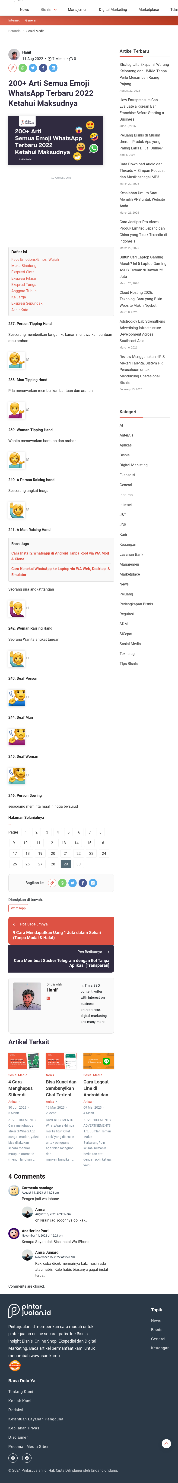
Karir (123, 534)
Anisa (12, 1102)
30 (78, 864)
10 (25, 843)
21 (66, 853)
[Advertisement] (61, 212)
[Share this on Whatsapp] (23, 68)
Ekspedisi (127, 475)
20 (53, 853)
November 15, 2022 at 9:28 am (55, 1257)
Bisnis (46, 9)
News (24, 9)
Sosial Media (17, 1075)
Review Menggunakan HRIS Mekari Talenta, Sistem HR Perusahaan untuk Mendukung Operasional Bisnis (142, 370)
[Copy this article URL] (12, 68)
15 (89, 843)
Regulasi (127, 614)
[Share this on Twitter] (33, 68)
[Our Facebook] (27, 1458)
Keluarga (18, 297)
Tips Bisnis (129, 663)
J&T (123, 515)
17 (15, 853)
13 (64, 843)
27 (40, 864)
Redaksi (15, 1410)
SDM (124, 624)
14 (76, 843)
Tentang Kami (20, 1392)
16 (102, 843)
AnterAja (127, 435)
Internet (14, 20)
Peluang (126, 594)
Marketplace (149, 9)
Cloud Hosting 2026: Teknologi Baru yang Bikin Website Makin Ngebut (141, 299)
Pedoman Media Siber (28, 1447)
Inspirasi (127, 495)
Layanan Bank (131, 554)
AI (121, 425)
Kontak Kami (20, 1401)
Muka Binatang (23, 266)
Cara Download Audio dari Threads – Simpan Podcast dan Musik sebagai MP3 (142, 170)
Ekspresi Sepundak (26, 303)
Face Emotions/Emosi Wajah (35, 259)
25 (15, 864)
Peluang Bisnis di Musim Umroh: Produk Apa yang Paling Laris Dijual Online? (141, 141)
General (30, 20)
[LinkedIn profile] (48, 998)
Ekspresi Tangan (24, 284)
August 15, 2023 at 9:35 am (53, 1214)
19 (40, 853)
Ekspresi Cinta (23, 272)
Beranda (14, 31)
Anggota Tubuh (24, 291)
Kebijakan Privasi (24, 1428)
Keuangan (128, 544)
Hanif (26, 52)
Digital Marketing (113, 9)
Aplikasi (126, 445)
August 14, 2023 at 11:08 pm (40, 1192)
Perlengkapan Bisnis (136, 604)
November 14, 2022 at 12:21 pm (42, 1235)
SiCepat (126, 634)
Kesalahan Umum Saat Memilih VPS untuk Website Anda (142, 199)
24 (104, 853)
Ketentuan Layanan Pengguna (36, 1419)
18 (27, 853)
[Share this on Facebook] (43, 68)
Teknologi (128, 654)
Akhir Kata (19, 310)
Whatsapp (18, 908)
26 (27, 864)
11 (38, 843)
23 (91, 853)
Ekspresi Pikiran (24, 278)
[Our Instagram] (13, 1458)
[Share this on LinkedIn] (53, 68)
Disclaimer (18, 1437)
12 (51, 843)
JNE (123, 524)
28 (53, 864)
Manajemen (77, 9)
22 (78, 853)
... (9, 824)
